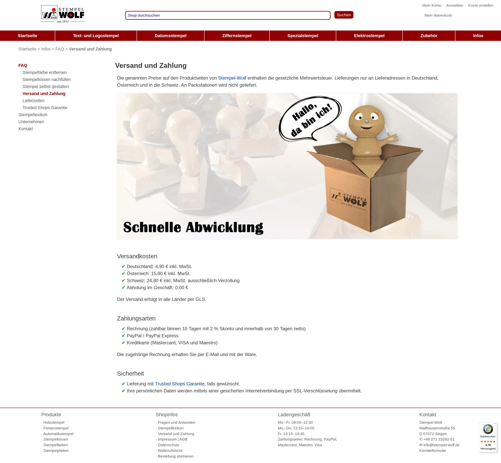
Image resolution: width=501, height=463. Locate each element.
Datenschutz (168, 445)
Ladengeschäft (294, 414)
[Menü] (494, 424)
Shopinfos (167, 414)
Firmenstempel (55, 428)
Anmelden (454, 5)
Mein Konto (432, 5)
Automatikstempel (58, 434)
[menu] (250, 36)
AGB (183, 439)
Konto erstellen (481, 5)
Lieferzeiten (33, 100)
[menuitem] (27, 35)
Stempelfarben (55, 445)
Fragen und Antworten (176, 422)
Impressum (167, 439)
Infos (45, 49)
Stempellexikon (32, 114)
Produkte (51, 414)
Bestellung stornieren (176, 456)
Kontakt (25, 128)
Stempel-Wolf (232, 78)
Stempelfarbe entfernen (45, 72)
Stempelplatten (56, 451)
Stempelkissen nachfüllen (47, 79)
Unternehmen (31, 121)
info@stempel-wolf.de (442, 445)
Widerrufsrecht (170, 451)
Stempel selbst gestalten (46, 86)
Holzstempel (53, 422)
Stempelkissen (55, 439)
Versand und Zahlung (44, 93)
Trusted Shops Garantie (179, 383)
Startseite (27, 49)
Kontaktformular (432, 451)
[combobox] (228, 15)
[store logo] (62, 15)
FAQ (59, 49)
